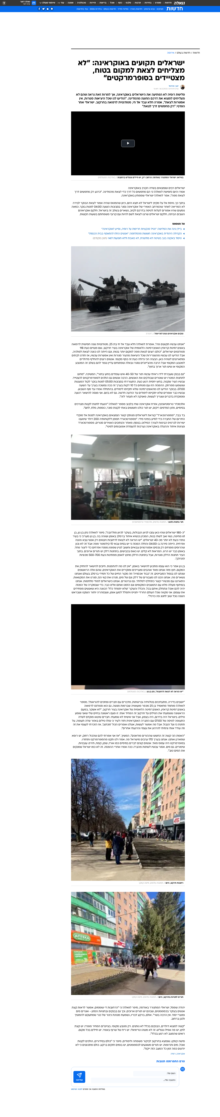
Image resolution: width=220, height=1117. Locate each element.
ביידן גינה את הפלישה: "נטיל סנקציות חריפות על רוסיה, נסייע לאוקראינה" (141, 229)
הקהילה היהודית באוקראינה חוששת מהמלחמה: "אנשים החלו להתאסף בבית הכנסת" (135, 233)
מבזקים (160, 9)
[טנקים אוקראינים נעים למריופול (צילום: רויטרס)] (128, 291)
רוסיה (173, 1054)
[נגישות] (4, 3)
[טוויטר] (43, 9)
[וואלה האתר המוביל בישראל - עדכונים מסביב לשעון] (179, 2)
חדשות (168, 3)
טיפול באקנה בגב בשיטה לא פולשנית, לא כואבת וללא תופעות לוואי (145, 238)
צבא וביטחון (149, 9)
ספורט (158, 3)
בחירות (148, 3)
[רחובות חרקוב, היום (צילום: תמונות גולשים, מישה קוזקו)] (128, 822)
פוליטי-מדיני (123, 9)
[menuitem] (166, 3)
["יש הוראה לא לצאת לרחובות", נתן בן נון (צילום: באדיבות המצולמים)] (128, 649)
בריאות (103, 3)
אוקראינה (180, 1054)
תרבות (138, 3)
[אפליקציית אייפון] (48, 9)
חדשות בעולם (110, 9)
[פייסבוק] (39, 9)
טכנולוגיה (81, 3)
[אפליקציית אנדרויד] (52, 9)
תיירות (93, 3)
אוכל (112, 3)
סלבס (128, 3)
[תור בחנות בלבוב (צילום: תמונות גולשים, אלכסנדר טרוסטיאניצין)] (128, 480)
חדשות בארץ (136, 9)
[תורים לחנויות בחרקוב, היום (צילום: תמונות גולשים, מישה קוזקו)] (128, 946)
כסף (120, 3)
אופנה (70, 3)
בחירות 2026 (96, 9)
